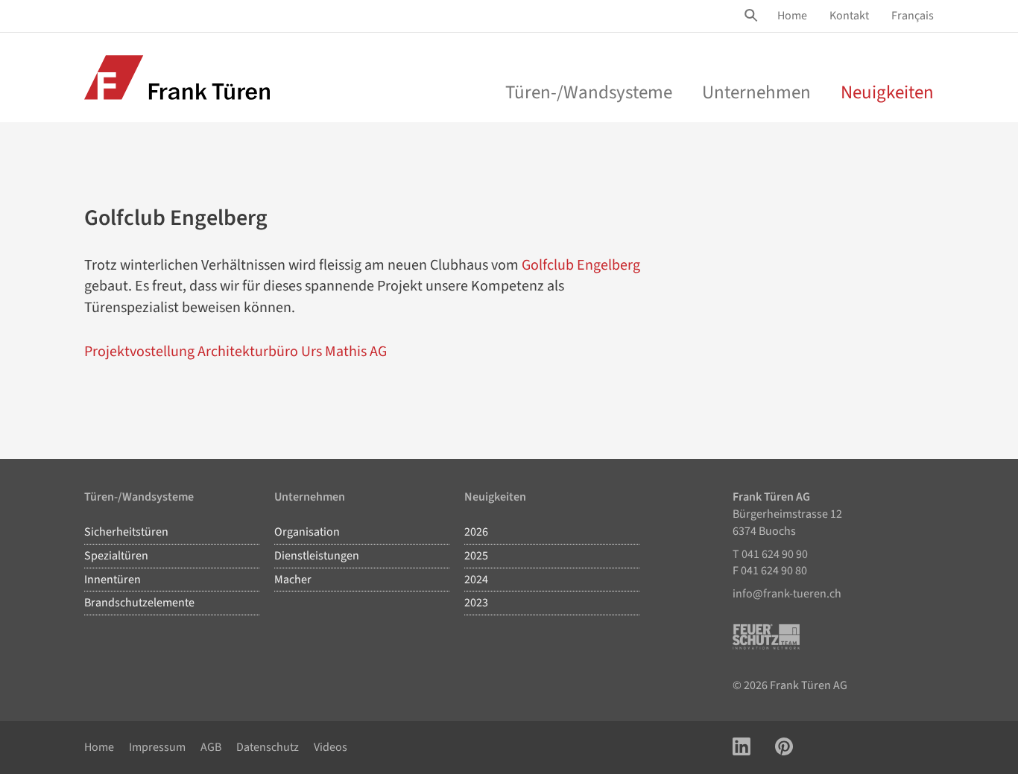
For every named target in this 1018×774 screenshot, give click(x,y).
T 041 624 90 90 (770, 554)
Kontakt (849, 15)
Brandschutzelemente (139, 602)
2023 (476, 602)
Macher (293, 579)
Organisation (307, 532)
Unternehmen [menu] (756, 92)
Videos (330, 747)
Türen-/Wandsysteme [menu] (588, 92)
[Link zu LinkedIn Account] (741, 747)
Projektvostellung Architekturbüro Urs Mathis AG (235, 351)
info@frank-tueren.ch (787, 594)
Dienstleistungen (316, 556)
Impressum (157, 747)
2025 (476, 556)
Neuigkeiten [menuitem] (887, 92)
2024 (476, 579)
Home (792, 15)
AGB (210, 747)
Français (912, 15)
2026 (476, 532)
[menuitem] (792, 16)
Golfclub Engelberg (581, 265)
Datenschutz (267, 747)
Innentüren (112, 579)
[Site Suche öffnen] (753, 15)
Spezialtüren (116, 556)
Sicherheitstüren (126, 532)
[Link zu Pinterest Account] (784, 747)
